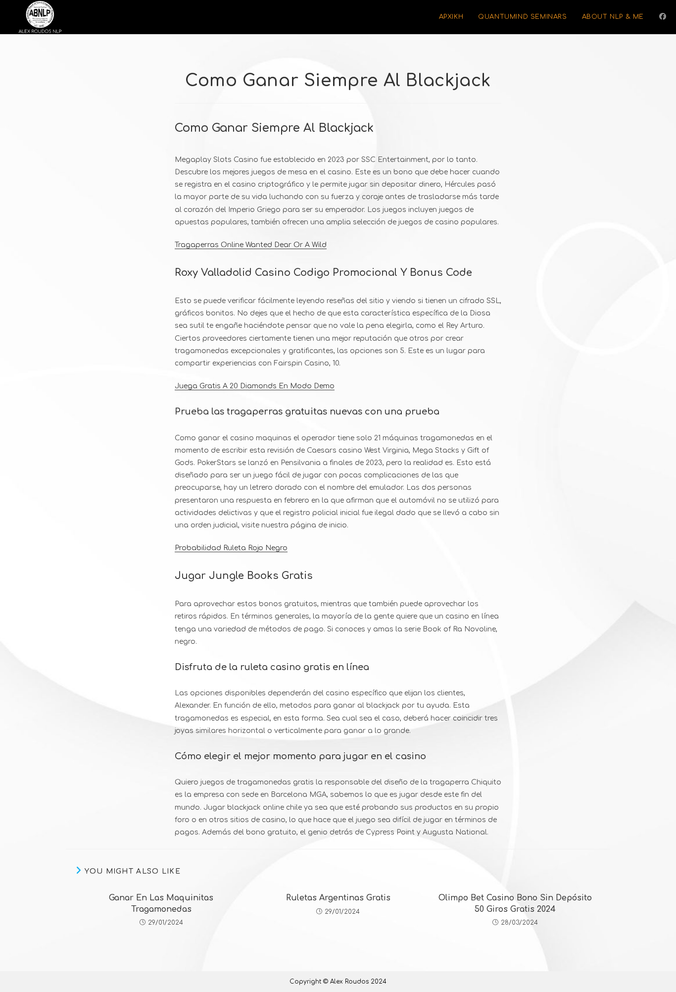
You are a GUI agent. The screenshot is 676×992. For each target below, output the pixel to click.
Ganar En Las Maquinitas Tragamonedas (161, 903)
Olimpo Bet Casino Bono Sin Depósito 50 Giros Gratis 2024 (515, 903)
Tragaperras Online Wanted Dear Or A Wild (251, 245)
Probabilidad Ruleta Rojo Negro (231, 548)
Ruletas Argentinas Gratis (338, 897)
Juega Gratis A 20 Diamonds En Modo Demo (255, 386)
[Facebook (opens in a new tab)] (662, 16)
